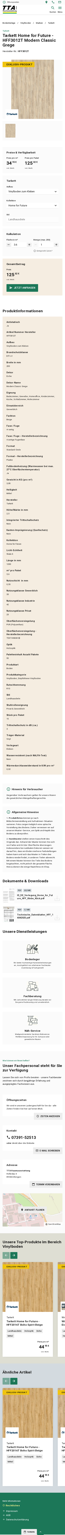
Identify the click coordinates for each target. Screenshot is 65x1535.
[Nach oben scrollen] (40, 1532)
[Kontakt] (60, 2)
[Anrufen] (54, 2)
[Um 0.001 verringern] (8, 245)
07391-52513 (23, 1137)
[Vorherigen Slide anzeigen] (6, 1255)
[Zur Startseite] (10, 10)
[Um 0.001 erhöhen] (29, 245)
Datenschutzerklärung (17, 1519)
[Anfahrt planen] (47, 2)
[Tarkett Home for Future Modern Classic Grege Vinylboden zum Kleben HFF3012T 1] (32, 89)
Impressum (12, 1511)
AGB (8, 1515)
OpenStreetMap (54, 1224)
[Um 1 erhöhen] (56, 245)
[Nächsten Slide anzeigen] (13, 1255)
